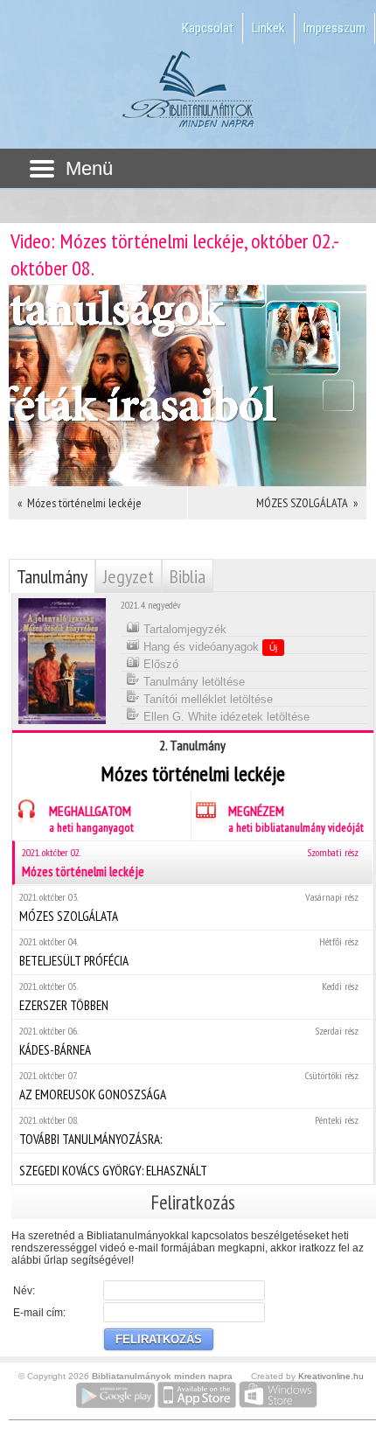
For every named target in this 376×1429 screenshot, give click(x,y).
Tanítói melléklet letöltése (206, 699)
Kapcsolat (207, 28)
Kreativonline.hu (331, 1376)
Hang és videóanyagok (208, 646)
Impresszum (334, 28)
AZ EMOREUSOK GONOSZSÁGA (189, 1086)
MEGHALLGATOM (91, 818)
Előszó (159, 664)
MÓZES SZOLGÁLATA (189, 907)
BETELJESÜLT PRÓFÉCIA (189, 952)
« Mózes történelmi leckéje (79, 503)
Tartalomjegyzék (183, 629)
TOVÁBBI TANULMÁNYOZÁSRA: (189, 1130)
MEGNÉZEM (296, 818)
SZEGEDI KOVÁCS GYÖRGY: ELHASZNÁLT (113, 1170)
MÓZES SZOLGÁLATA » (307, 503)
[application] (187, 385)
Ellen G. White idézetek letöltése (225, 716)
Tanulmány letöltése (192, 681)
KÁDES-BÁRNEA (189, 1041)
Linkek (268, 28)
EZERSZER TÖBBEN (189, 996)
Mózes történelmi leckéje (190, 863)
